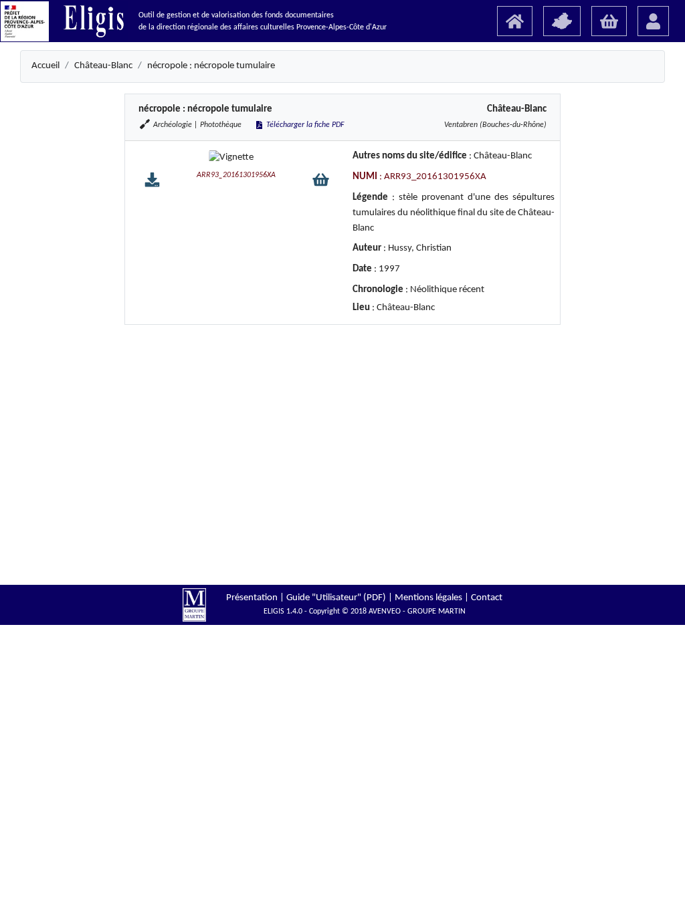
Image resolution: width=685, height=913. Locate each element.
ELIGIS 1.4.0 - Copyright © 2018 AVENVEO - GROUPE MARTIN (365, 612)
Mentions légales (428, 598)
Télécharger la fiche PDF (304, 125)
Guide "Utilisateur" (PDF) (336, 598)
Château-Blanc (103, 66)
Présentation (252, 598)
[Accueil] (515, 21)
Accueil (45, 66)
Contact (486, 598)
